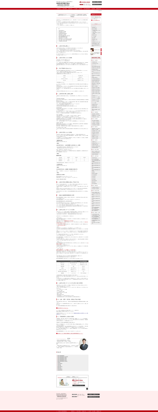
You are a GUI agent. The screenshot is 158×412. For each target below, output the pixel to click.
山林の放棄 (59, 365)
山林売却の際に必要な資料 (63, 33)
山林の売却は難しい (62, 30)
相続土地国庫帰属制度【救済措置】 (63, 356)
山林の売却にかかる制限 (62, 31)
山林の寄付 (59, 364)
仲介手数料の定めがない (62, 32)
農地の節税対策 (60, 366)
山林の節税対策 (60, 363)
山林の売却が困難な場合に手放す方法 (64, 35)
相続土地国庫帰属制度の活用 (63, 36)
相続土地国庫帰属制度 (61, 355)
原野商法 (59, 362)
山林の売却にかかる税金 (62, 34)
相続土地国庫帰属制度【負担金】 (63, 361)
